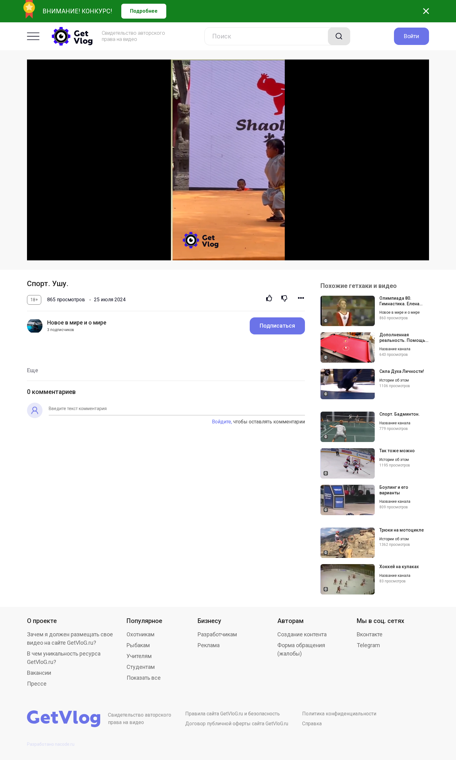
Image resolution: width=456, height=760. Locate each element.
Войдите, (222, 422)
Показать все (144, 677)
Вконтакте (369, 634)
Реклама (209, 645)
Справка (312, 724)
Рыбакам (138, 645)
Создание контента (302, 634)
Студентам (141, 667)
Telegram (368, 645)
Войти (411, 36)
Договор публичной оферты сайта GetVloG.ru (236, 724)
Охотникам (140, 634)
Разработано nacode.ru (50, 744)
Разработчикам (217, 634)
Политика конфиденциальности (339, 714)
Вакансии (39, 672)
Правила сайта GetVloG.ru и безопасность (232, 714)
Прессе (37, 683)
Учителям (139, 656)
